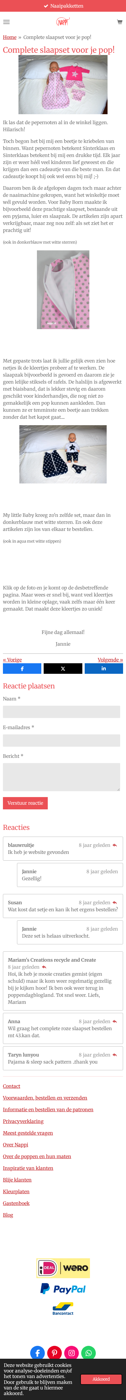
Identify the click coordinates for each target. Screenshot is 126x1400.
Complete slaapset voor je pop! (57, 37)
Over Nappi (15, 1145)
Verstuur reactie (25, 803)
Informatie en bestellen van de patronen (48, 1109)
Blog (8, 1215)
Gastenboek (16, 1203)
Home (9, 37)
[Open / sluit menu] (6, 22)
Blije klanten (17, 1180)
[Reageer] (115, 845)
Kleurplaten (16, 1191)
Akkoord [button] (101, 1379)
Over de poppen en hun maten (37, 1156)
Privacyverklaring (23, 1121)
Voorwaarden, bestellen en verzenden (45, 1098)
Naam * (12, 699)
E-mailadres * (18, 727)
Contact (11, 1086)
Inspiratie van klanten (28, 1168)
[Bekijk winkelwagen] (119, 22)
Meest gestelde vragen (28, 1133)
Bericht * (13, 756)
